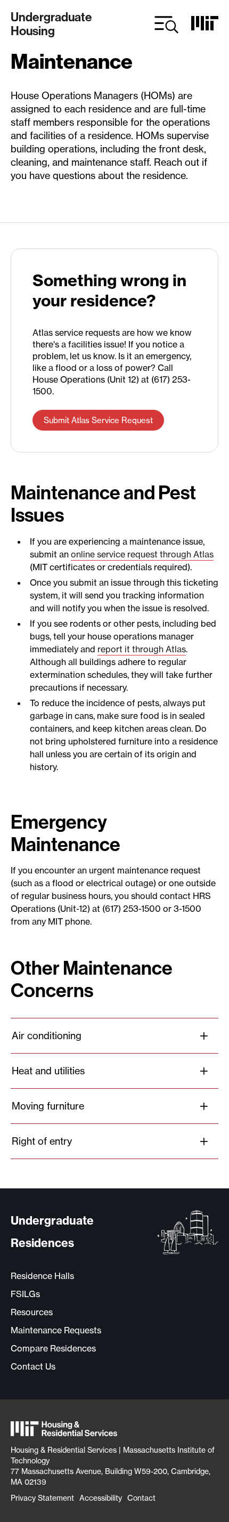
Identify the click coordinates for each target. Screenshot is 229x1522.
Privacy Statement (42, 1497)
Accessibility (100, 1497)
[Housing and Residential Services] (64, 1429)
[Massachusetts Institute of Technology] (204, 27)
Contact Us (33, 1366)
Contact (141, 1497)
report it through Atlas (141, 649)
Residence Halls (42, 1275)
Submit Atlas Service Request (98, 420)
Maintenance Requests (56, 1330)
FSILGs (25, 1294)
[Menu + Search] (166, 25)
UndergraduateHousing (51, 24)
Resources (32, 1312)
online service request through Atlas (142, 554)
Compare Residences (53, 1348)
